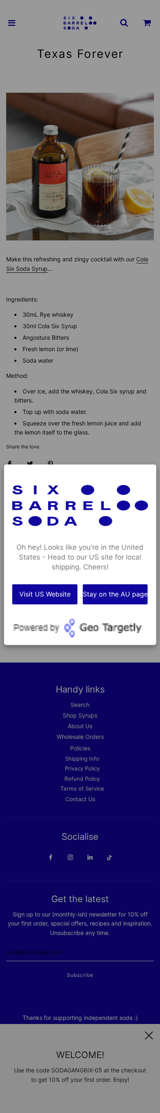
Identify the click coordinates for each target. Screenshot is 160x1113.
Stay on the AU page (115, 594)
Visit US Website (45, 594)
